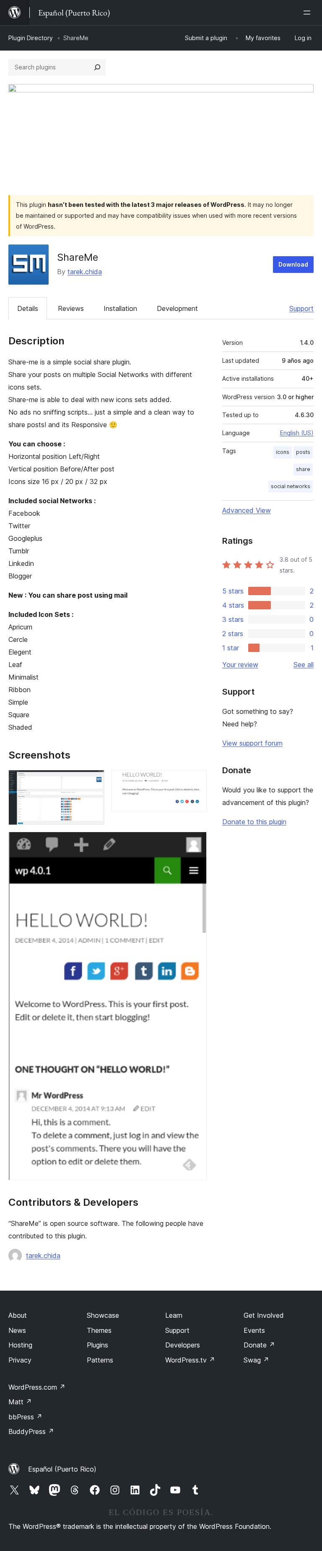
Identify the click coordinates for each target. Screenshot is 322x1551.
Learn (173, 1315)
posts (303, 452)
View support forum (252, 743)
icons (282, 452)
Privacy (19, 1360)
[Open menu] (308, 12)
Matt (20, 1402)
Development (177, 308)
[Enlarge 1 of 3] (93, 781)
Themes (99, 1330)
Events (254, 1330)
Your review (240, 664)
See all (303, 664)
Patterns (100, 1360)
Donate (259, 1345)
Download (293, 264)
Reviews (71, 308)
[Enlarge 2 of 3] (195, 781)
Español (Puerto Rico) (62, 1469)
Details (27, 308)
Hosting (20, 1345)
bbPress (25, 1417)
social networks (290, 486)
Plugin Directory (30, 37)
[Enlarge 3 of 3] (195, 843)
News (17, 1330)
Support (301, 308)
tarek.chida (85, 271)
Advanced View (246, 510)
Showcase (103, 1315)
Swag (256, 1360)
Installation (120, 308)
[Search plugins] (97, 67)
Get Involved (264, 1315)
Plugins (97, 1345)
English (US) (297, 432)
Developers (182, 1345)
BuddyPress (31, 1431)
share (303, 469)
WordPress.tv (190, 1360)
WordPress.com (36, 1387)
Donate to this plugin (254, 822)
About (17, 1315)
